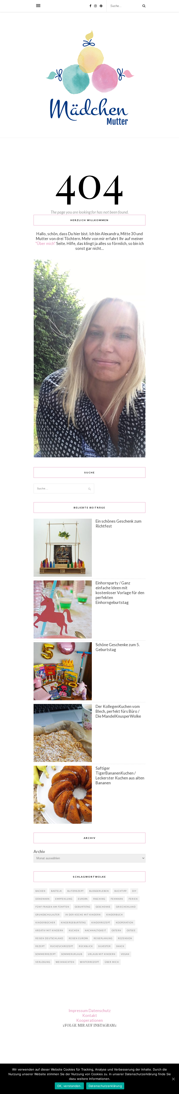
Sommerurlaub (71, 954)
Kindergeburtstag (73, 922)
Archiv (39, 851)
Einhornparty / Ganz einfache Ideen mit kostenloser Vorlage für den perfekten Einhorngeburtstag (120, 592)
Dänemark (42, 899)
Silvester (104, 946)
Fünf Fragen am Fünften (52, 906)
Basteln (56, 891)
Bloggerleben (99, 891)
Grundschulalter (47, 914)
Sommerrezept (45, 954)
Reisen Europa (78, 938)
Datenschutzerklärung (105, 1086)
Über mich (112, 962)
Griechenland (126, 906)
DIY (134, 891)
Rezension (125, 938)
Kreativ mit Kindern (49, 930)
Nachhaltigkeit (95, 930)
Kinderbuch (114, 914)
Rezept (40, 946)
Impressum (78, 1010)
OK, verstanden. (69, 1086)
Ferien (133, 899)
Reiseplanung (103, 938)
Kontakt (89, 1015)
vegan (125, 954)
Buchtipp (120, 891)
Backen (40, 891)
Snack (120, 946)
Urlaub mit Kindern (101, 954)
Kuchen (74, 930)
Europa (83, 899)
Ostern (116, 930)
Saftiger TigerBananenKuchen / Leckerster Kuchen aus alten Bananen (120, 775)
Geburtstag (82, 906)
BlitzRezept (75, 891)
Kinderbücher (45, 922)
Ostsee (131, 930)
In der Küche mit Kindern (83, 914)
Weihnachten (65, 962)
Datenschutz (100, 1010)
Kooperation (124, 922)
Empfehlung (63, 899)
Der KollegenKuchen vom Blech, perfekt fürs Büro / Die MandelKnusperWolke (118, 711)
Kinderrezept (100, 922)
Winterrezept (89, 962)
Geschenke (103, 906)
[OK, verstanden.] (173, 1079)
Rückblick (86, 946)
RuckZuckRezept (61, 946)
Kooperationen (89, 1020)
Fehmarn (117, 899)
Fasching (99, 899)
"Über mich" (45, 243)
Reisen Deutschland (49, 938)
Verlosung (42, 962)
